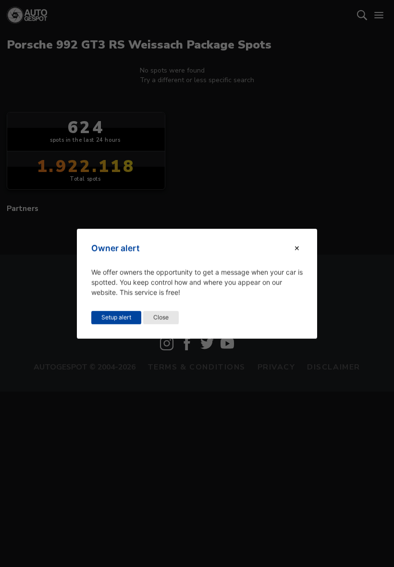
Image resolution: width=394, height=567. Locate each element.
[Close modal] (297, 248)
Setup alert (116, 316)
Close (161, 316)
